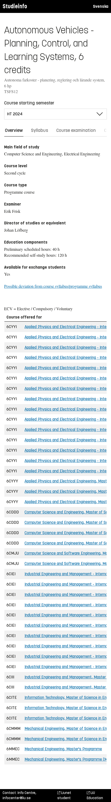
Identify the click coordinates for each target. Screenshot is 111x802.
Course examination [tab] (76, 130)
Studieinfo (15, 6)
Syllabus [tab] (39, 130)
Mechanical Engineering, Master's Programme (63, 748)
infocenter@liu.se (17, 798)
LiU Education (95, 795)
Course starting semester (29, 103)
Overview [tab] (14, 130)
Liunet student (64, 795)
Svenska (100, 6)
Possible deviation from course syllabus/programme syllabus (53, 286)
